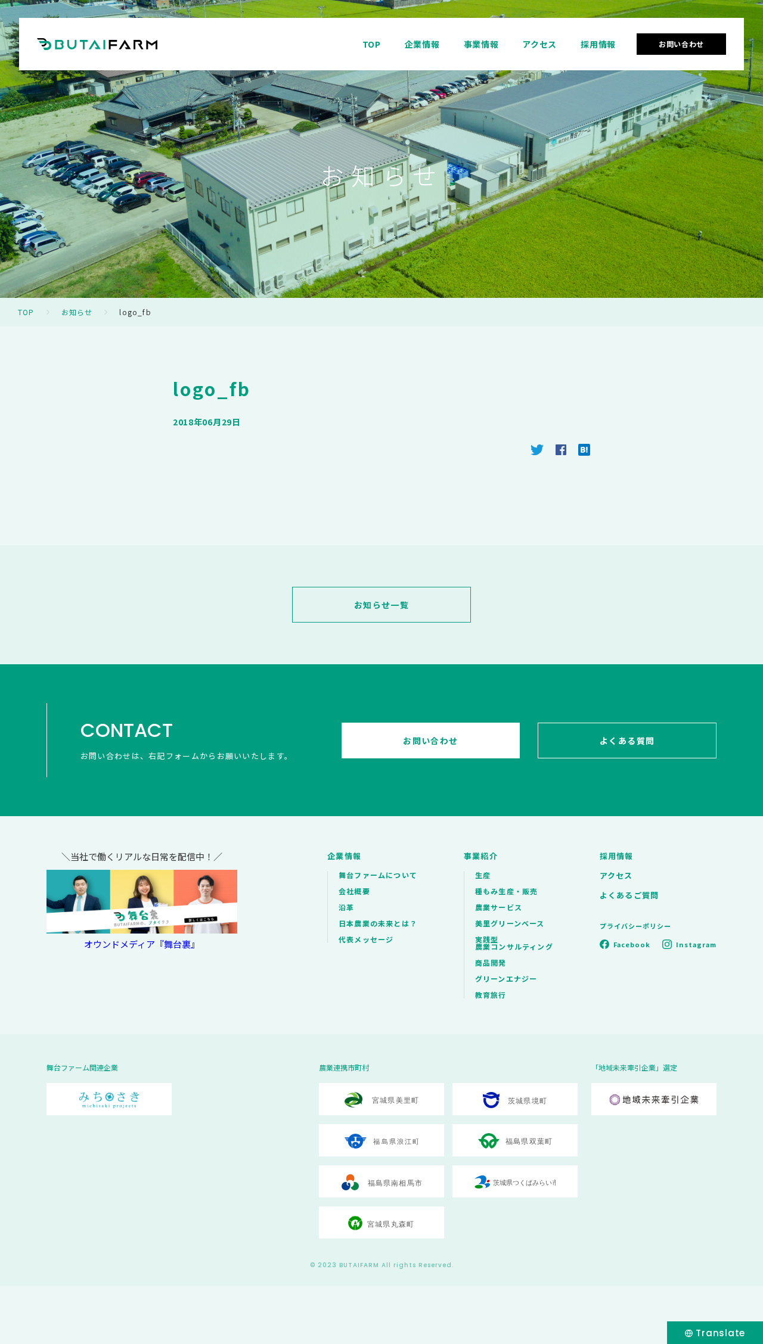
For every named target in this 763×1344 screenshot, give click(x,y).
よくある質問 (627, 740)
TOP (371, 44)
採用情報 (598, 44)
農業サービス (498, 907)
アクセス (539, 44)
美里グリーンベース (510, 923)
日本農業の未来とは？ (378, 923)
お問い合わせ (681, 44)
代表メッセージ (366, 939)
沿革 (346, 907)
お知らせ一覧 (381, 605)
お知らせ (77, 312)
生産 (483, 875)
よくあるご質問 (629, 895)
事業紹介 (481, 856)
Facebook (632, 944)
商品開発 (491, 962)
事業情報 (481, 44)
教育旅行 (491, 995)
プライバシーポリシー (636, 926)
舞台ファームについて (378, 875)
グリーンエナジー (506, 978)
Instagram (696, 944)
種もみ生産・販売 (506, 891)
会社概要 (354, 891)
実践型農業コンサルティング (514, 942)
